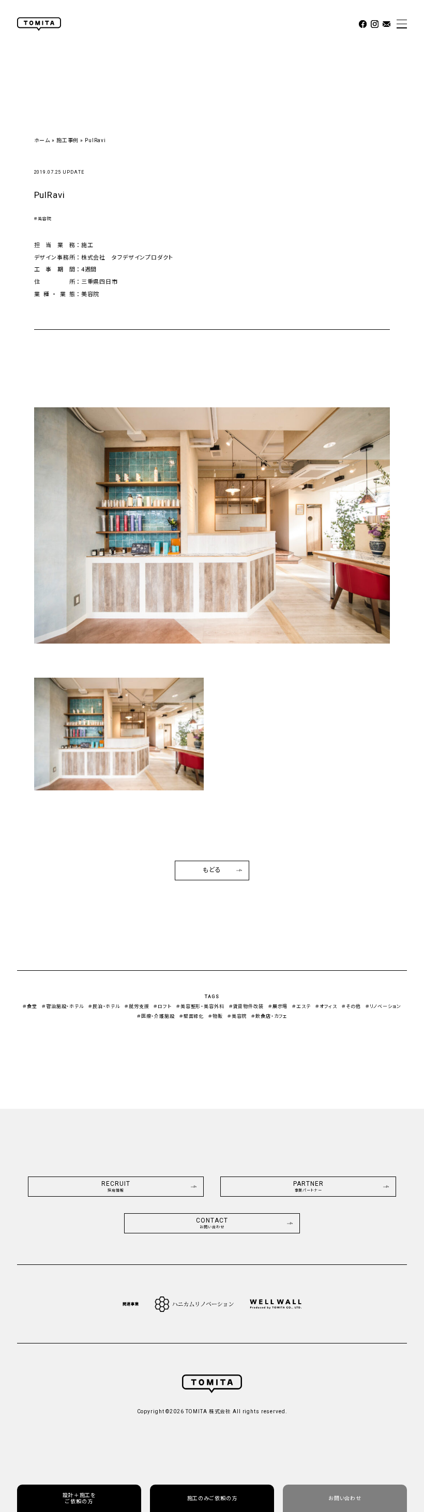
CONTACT (212, 1223)
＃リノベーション (383, 1006)
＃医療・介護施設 (156, 1016)
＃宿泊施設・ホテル (63, 1006)
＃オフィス (326, 1006)
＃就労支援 (137, 1006)
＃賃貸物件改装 (246, 1006)
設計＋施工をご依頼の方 (79, 1498)
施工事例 (67, 140)
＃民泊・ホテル (104, 1006)
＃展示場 (278, 1006)
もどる (212, 870)
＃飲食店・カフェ (269, 1016)
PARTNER (308, 1186)
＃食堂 (30, 1006)
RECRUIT (115, 1186)
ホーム (42, 140)
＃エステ (301, 1006)
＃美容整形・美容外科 (200, 1006)
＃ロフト (163, 1006)
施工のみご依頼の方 (212, 1498)
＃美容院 (43, 219)
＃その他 (351, 1006)
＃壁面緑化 (191, 1016)
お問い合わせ (344, 1498)
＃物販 (215, 1016)
